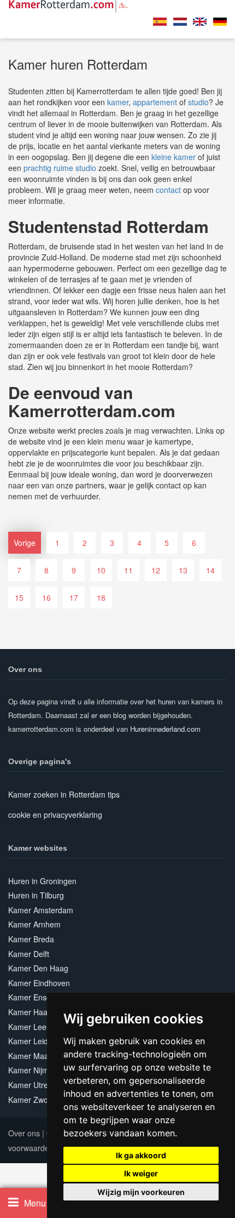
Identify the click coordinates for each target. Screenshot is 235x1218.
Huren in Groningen (42, 880)
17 (73, 597)
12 (155, 570)
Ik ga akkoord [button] (141, 1155)
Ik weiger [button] (141, 1173)
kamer (117, 101)
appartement (155, 101)
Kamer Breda (31, 939)
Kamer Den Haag (38, 968)
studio (198, 101)
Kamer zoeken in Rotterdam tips (64, 794)
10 (101, 570)
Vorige (25, 542)
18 (101, 597)
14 (210, 570)
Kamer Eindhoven (39, 982)
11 (128, 570)
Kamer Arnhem (34, 924)
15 (19, 597)
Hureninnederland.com (165, 729)
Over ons (24, 1133)
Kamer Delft (28, 953)
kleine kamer (173, 156)
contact (168, 189)
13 (183, 570)
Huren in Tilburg (36, 895)
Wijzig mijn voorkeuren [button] (141, 1192)
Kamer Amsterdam (40, 909)
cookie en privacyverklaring (55, 814)
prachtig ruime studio (60, 167)
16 (46, 597)
